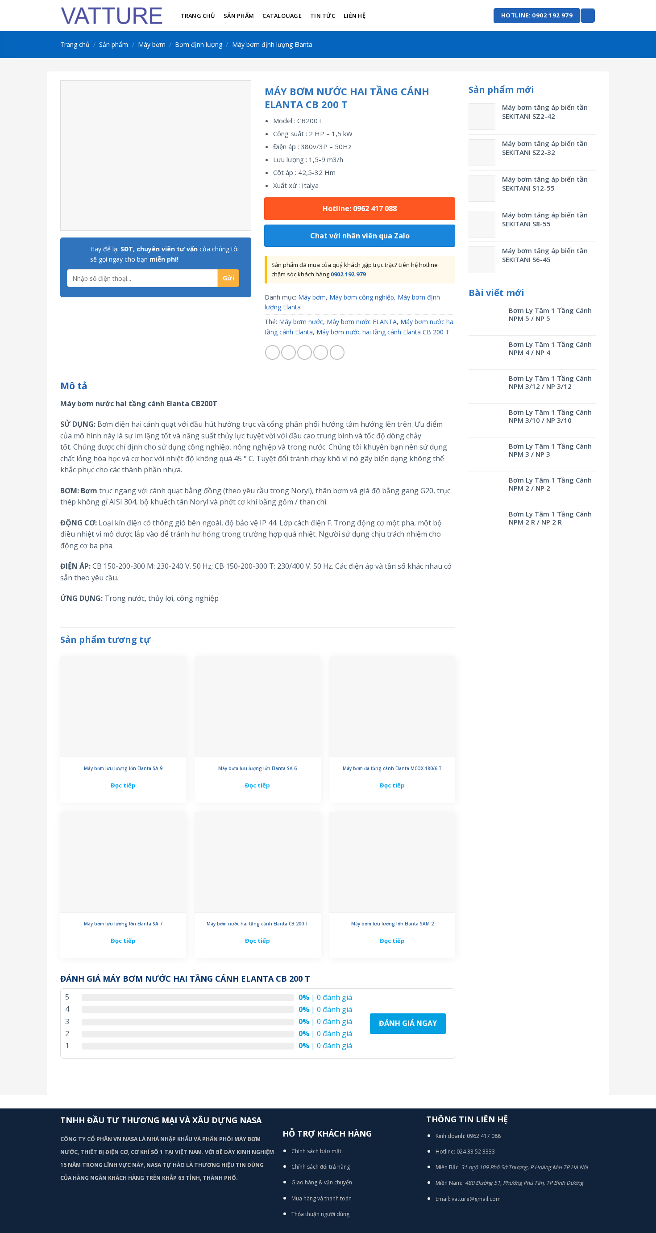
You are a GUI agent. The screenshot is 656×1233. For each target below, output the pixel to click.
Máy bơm (152, 44)
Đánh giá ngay (408, 1023)
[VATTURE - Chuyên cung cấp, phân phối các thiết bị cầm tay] (111, 15)
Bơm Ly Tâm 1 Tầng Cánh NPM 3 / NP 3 (550, 450)
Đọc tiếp (123, 785)
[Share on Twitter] (288, 352)
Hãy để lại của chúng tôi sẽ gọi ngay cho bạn (164, 254)
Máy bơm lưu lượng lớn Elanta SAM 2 (392, 924)
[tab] (73, 386)
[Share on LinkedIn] (337, 352)
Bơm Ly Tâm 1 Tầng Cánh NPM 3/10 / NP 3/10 (550, 416)
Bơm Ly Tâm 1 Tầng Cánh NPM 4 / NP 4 (550, 348)
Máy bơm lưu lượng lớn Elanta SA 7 (123, 924)
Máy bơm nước (301, 321)
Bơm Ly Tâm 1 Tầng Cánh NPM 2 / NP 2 (550, 484)
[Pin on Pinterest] (320, 352)
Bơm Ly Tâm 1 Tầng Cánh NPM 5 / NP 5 (550, 314)
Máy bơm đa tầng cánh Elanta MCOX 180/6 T (392, 768)
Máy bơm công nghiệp (361, 297)
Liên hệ (354, 16)
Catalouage (282, 16)
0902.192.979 (348, 274)
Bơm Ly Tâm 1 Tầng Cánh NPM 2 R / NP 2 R (550, 518)
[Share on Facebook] (272, 352)
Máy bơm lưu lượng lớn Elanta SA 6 (257, 768)
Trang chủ (198, 16)
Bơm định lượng (198, 44)
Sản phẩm (239, 16)
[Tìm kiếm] (588, 15)
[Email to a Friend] (304, 352)
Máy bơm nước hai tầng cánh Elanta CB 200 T (382, 332)
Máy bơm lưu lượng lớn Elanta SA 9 (123, 768)
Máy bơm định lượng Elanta (272, 44)
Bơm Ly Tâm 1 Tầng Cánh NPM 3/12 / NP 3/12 (550, 382)
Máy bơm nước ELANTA (362, 321)
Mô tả (73, 385)
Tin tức (322, 16)
